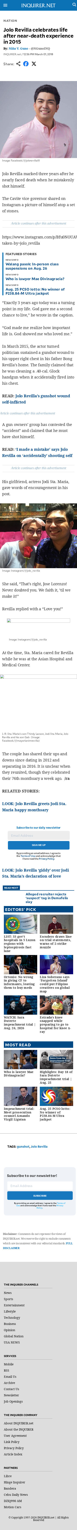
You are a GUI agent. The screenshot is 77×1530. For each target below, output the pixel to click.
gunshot (23, 1146)
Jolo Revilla (39, 1146)
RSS (6, 1370)
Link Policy (11, 1442)
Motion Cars (12, 1507)
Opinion (9, 1330)
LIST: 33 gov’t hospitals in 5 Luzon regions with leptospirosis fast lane (20, 943)
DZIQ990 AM (13, 1501)
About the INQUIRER (18, 1429)
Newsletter (11, 1395)
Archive (9, 1383)
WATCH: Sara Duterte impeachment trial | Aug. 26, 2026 (20, 1022)
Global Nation (14, 1336)
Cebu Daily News (16, 1495)
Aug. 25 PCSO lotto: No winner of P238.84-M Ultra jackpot (35, 291)
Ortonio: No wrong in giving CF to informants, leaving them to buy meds (19, 982)
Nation (10, 21)
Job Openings (13, 1401)
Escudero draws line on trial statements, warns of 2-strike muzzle (55, 941)
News (8, 1293)
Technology (12, 1318)
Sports (8, 1299)
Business (10, 1324)
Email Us (10, 1377)
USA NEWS (12, 1342)
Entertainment (14, 1305)
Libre (8, 1476)
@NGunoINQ (40, 48)
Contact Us (11, 1389)
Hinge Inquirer (14, 1482)
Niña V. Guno (18, 48)
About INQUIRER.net (18, 1423)
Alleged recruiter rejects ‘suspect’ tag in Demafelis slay (47, 898)
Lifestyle (10, 1311)
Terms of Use (28, 855)
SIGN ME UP (39, 845)
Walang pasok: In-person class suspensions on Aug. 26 (32, 266)
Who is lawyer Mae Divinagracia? (35, 278)
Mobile (8, 1364)
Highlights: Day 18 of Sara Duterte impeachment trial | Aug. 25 (56, 1077)
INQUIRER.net (12, 54)
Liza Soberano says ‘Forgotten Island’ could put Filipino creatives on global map (55, 984)
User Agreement (15, 1436)
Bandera (10, 1488)
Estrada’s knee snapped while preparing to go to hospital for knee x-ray (55, 1024)
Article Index (13, 1454)
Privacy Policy (46, 858)
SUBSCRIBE (40, 1195)
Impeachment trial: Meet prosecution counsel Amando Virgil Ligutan (19, 1114)
